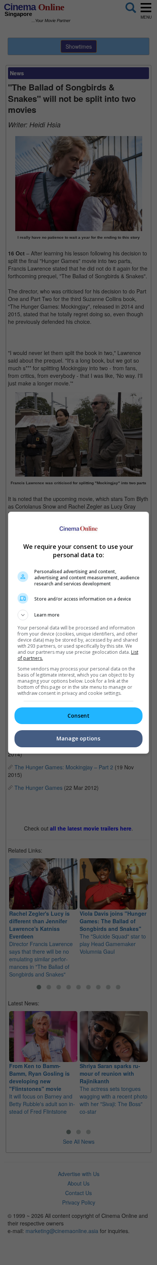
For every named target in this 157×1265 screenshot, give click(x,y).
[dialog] (78, 633)
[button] (79, 615)
